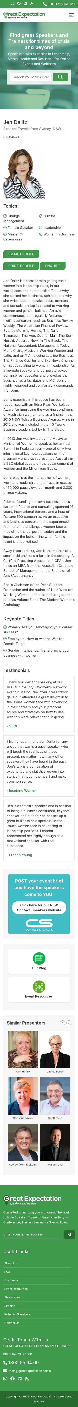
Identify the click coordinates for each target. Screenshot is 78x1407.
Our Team (11, 1280)
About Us (10, 1263)
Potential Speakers (17, 1314)
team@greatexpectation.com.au (30, 1371)
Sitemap (9, 1306)
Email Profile (21, 254)
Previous (62, 1022)
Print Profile (21, 266)
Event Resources (16, 1289)
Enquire (53, 266)
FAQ (7, 1271)
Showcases (12, 1297)
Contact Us (11, 1323)
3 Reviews (11, 137)
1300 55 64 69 (61, 4)
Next (68, 1022)
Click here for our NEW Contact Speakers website (39, 907)
